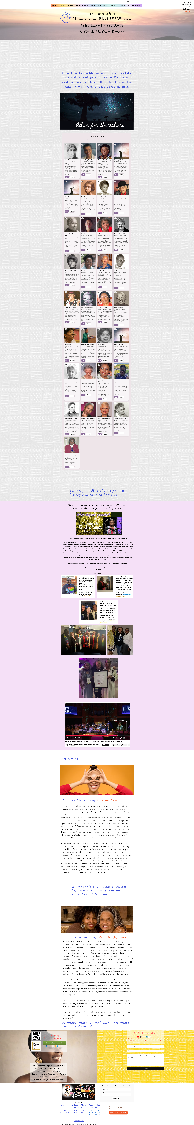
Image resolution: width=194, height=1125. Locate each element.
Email (103, 1092)
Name (103, 1087)
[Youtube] (138, 1037)
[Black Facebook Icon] (144, 1037)
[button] (118, 1112)
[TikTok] (141, 1037)
